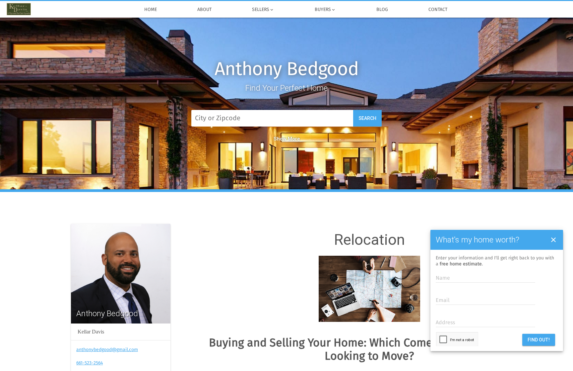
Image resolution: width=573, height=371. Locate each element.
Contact (437, 9)
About (204, 9)
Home (150, 9)
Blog (382, 9)
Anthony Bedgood (286, 69)
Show (280, 139)
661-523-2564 (89, 363)
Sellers (263, 9)
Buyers (325, 9)
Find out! (539, 339)
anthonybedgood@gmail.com (107, 349)
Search (367, 118)
